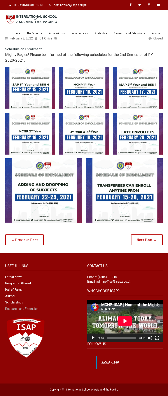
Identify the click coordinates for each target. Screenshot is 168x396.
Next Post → (147, 240)
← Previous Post (24, 240)
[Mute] (150, 338)
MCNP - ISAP (110, 362)
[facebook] (130, 5)
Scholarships (14, 302)
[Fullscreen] (157, 338)
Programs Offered (18, 283)
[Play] (93, 338)
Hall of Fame (14, 289)
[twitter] (139, 5)
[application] (125, 321)
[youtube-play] (158, 5)
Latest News (13, 277)
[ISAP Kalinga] (31, 18)
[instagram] (149, 5)
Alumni (10, 296)
